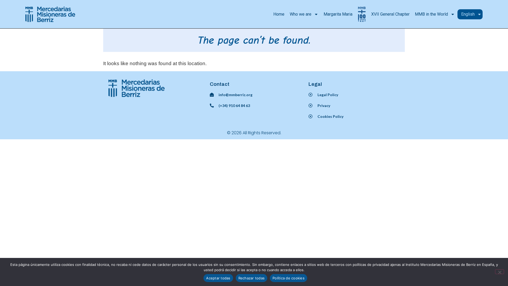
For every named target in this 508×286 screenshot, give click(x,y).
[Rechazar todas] (499, 271)
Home (278, 14)
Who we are (300, 14)
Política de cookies (289, 278)
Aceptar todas (218, 278)
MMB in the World (431, 14)
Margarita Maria (338, 14)
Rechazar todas (251, 278)
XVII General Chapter (390, 14)
